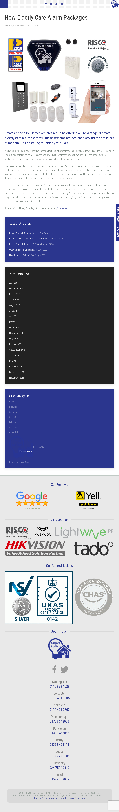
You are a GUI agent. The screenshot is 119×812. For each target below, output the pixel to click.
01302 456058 (59, 733)
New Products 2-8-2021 (20, 255)
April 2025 (13, 283)
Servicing (13, 412)
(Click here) (61, 208)
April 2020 (13, 316)
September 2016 (17, 349)
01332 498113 (59, 744)
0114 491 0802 (59, 710)
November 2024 (16, 288)
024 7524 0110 (59, 768)
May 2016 (13, 361)
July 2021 (13, 310)
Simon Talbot (18, 26)
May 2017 (13, 338)
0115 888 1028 (59, 686)
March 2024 (14, 294)
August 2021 (15, 305)
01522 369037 (59, 779)
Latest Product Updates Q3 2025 (24, 233)
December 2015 (16, 372)
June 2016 (14, 355)
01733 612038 (59, 721)
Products (13, 407)
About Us (13, 427)
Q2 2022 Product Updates (21, 249)
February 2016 (15, 366)
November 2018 (16, 333)
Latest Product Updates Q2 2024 (24, 244)
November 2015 (16, 377)
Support (12, 417)
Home (11, 402)
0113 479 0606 (59, 756)
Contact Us (14, 432)
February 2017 (15, 344)
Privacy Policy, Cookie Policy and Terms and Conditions (59, 798)
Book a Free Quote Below (19, 462)
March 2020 (14, 322)
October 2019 (15, 327)
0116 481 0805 (59, 698)
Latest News (14, 422)
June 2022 (14, 299)
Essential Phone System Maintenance (26, 238)
